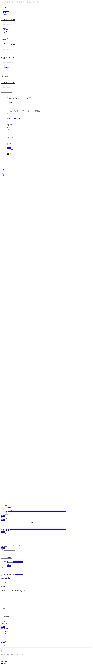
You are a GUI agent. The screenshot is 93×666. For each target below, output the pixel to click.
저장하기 (2, 515)
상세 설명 (2, 170)
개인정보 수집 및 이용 (5, 507)
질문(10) (2, 174)
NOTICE (5, 12)
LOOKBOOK (6, 11)
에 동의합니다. (9, 507)
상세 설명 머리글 (4, 169)
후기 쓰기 (3, 519)
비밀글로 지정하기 (5, 564)
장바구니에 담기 (4, 628)
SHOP (4, 7)
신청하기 (2, 642)
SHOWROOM (6, 10)
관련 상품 (2, 175)
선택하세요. (9, 124)
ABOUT (5, 8)
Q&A (4, 13)
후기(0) (2, 173)
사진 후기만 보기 (6, 517)
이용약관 (2, 650)
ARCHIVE (5, 14)
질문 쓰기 (3, 548)
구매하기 (2, 586)
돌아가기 (2, 578)
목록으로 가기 (3, 565)
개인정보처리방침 (4, 651)
